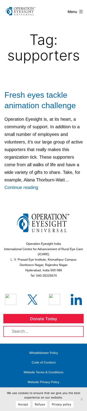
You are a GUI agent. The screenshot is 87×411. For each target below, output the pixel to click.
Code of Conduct (44, 362)
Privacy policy (61, 404)
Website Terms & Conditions (43, 372)
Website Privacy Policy (43, 382)
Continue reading (21, 187)
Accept (23, 404)
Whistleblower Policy (43, 353)
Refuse (40, 404)
